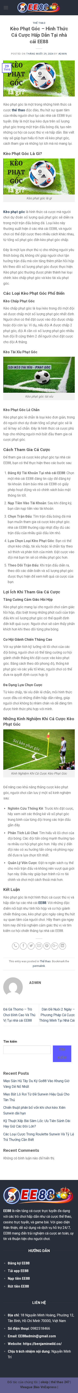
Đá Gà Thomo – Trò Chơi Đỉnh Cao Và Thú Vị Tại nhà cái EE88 (19, 1015)
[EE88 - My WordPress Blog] (39, 7)
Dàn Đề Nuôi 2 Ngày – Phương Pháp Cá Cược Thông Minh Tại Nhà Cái (57, 1015)
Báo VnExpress (45, 1387)
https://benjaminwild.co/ (42, 1344)
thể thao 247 (60, 1382)
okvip (45, 1382)
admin (62, 53)
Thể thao (39, 23)
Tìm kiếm (10, 1041)
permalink (39, 966)
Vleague (26, 1387)
